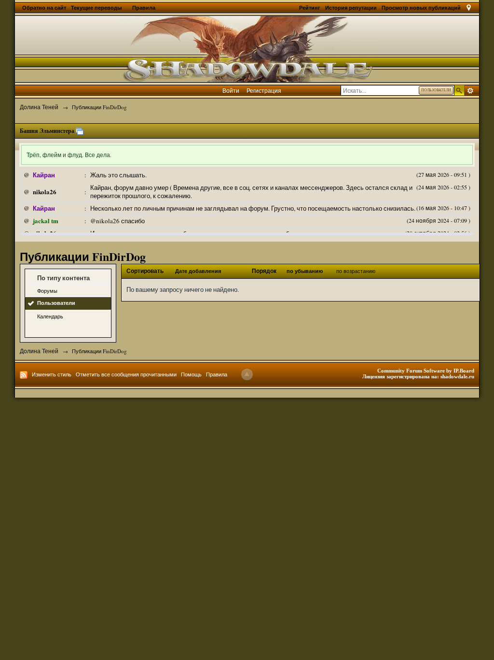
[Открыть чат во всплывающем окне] (79, 131)
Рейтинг (309, 8)
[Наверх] (247, 374)
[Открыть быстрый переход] (468, 8)
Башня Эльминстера (47, 131)
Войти (230, 90)
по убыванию (305, 271)
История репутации (351, 8)
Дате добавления (198, 271)
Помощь (191, 374)
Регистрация (264, 90)
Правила (143, 8)
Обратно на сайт (44, 8)
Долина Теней (39, 351)
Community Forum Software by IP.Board (425, 370)
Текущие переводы (97, 8)
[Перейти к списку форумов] (247, 47)
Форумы (47, 290)
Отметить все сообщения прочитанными (126, 374)
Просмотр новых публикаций (421, 8)
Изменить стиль (51, 374)
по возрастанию (355, 270)
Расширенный (470, 91)
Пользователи (56, 303)
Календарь (50, 316)
